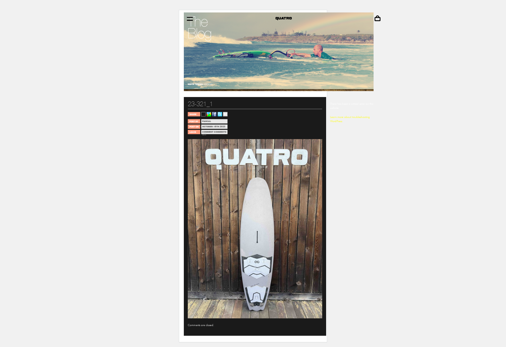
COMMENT (207, 132)
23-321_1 (200, 104)
